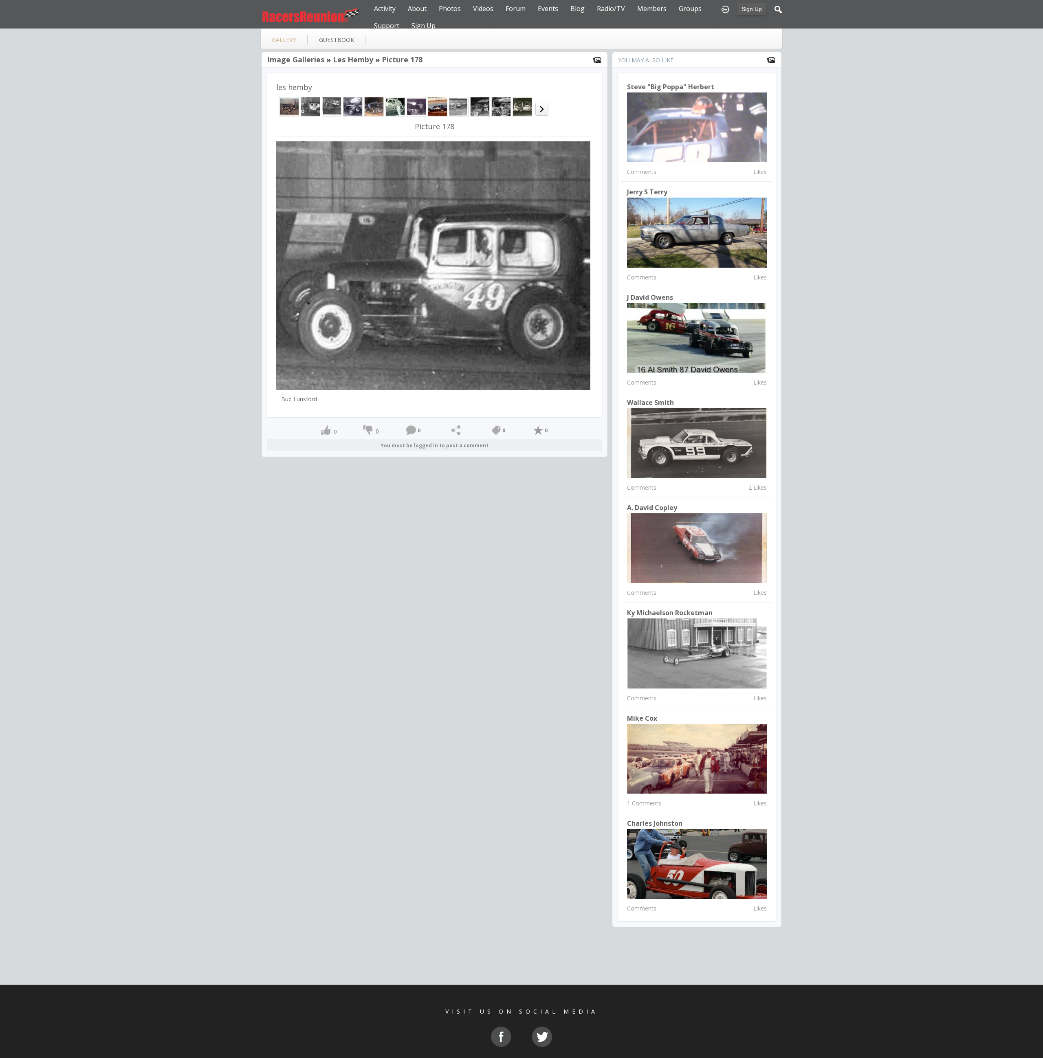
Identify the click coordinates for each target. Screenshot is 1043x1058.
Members (652, 8)
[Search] (778, 8)
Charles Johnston (654, 823)
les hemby (353, 59)
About (417, 8)
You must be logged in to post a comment (434, 445)
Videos (483, 8)
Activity (385, 8)
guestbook (336, 40)
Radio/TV (611, 8)
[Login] (725, 8)
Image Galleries (295, 59)
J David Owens (650, 297)
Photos (450, 8)
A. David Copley (652, 507)
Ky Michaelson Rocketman (670, 612)
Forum (516, 8)
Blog (577, 8)
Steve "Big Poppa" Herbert (670, 86)
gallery (284, 40)
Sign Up (752, 9)
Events (548, 8)
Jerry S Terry (647, 191)
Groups (690, 8)
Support (386, 25)
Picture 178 (402, 59)
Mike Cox (642, 718)
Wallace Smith (650, 402)
